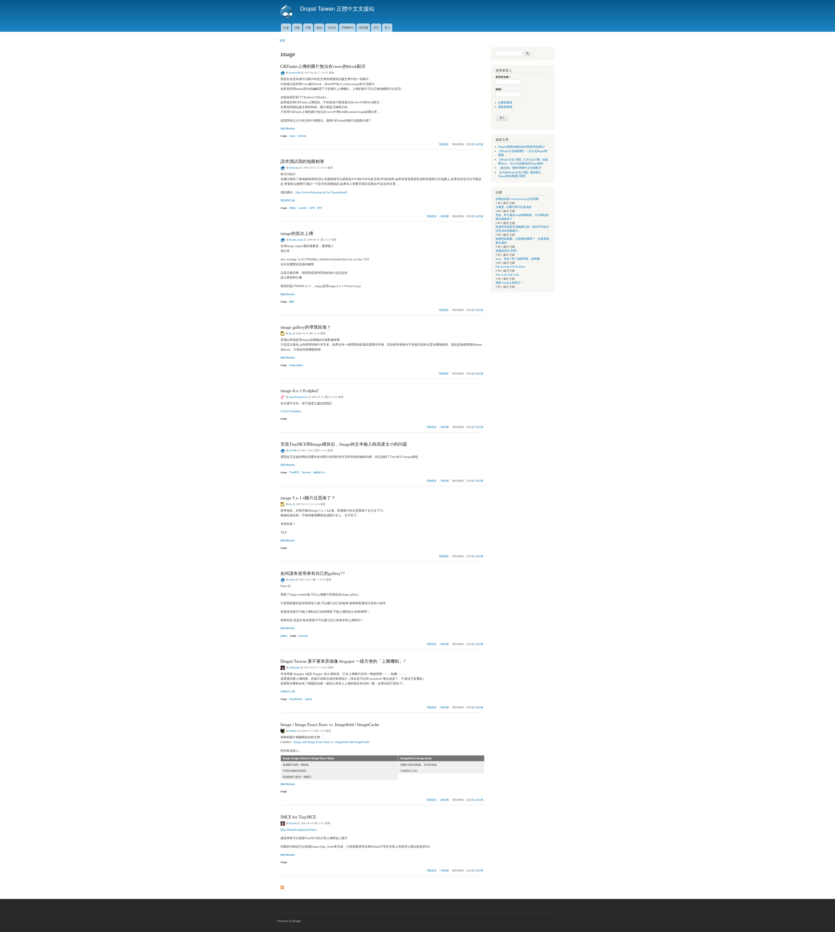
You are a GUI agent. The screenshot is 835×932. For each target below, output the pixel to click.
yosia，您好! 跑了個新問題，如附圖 (518, 259)
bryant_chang (296, 239)
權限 (291, 301)
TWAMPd (347, 27)
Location (302, 207)
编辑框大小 (319, 472)
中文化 (331, 27)
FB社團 (363, 27)
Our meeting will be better (510, 266)
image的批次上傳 (297, 233)
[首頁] (287, 11)
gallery (284, 635)
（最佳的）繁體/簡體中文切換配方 (519, 168)
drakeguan (294, 667)
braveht (293, 823)
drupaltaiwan (295, 699)
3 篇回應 (444, 644)
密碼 (499, 89)
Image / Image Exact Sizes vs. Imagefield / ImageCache (330, 724)
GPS (312, 207)
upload (308, 699)
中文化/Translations (291, 411)
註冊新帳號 (505, 102)
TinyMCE (294, 472)
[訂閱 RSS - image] (282, 886)
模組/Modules (288, 128)
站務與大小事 (288, 691)
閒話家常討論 (288, 200)
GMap (292, 207)
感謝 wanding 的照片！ (509, 282)
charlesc (293, 730)
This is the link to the (507, 274)
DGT (376, 27)
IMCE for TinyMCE (298, 817)
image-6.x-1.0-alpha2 (300, 390)
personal (303, 635)
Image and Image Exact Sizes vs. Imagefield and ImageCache (331, 742)
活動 (297, 27)
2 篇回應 (444, 216)
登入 (387, 27)
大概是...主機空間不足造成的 (513, 207)
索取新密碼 (505, 107)
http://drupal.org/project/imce (299, 829)
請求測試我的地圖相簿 (302, 161)
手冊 (308, 27)
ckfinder (302, 135)
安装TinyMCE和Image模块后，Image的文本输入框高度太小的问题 (344, 444)
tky (290, 333)
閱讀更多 (444, 144)
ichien (292, 579)
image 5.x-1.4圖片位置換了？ (308, 498)
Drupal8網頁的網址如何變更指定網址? (521, 147)
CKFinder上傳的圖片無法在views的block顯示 (323, 66)
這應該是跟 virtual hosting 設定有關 (517, 199)
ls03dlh (293, 450)
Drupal (296, 921)
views (292, 135)
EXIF (319, 207)
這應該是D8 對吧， (507, 251)
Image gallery (296, 365)
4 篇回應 (444, 707)
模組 (319, 27)
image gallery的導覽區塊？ (306, 327)
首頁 (282, 40)
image (284, 135)
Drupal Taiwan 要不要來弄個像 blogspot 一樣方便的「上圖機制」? (343, 661)
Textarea (306, 472)
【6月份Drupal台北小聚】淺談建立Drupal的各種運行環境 (519, 174)
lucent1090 (295, 72)
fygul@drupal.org (298, 396)
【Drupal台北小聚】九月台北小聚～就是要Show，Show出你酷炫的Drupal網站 (523, 161)
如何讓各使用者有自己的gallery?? (313, 573)
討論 (286, 27)
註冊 (480, 144)
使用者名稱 (503, 77)
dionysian (294, 167)
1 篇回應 (444, 480)
